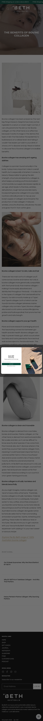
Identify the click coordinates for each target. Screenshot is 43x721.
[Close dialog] (40, 349)
